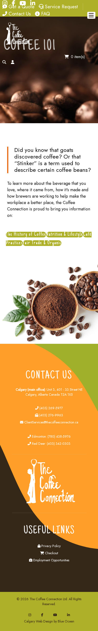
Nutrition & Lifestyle (64, 234)
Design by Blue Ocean (58, 621)
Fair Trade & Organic (42, 243)
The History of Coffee (26, 234)
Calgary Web (33, 621)
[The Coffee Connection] (17, 43)
